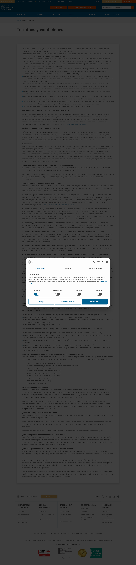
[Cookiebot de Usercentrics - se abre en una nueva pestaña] (95, 262)
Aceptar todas (94, 302)
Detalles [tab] (68, 268)
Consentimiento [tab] (40, 268)
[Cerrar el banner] (107, 262)
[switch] (57, 294)
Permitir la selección (68, 302)
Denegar (41, 302)
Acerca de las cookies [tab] (96, 268)
